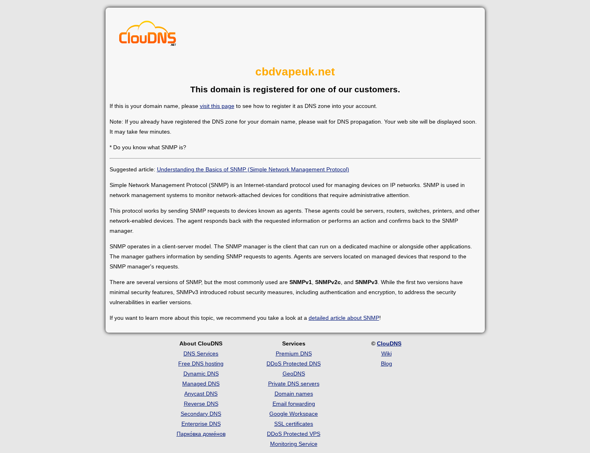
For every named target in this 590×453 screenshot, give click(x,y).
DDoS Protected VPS (293, 434)
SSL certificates (293, 423)
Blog (386, 363)
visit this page (217, 106)
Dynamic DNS (201, 373)
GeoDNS (294, 373)
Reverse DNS (201, 403)
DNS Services (200, 353)
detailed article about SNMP (344, 318)
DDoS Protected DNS (294, 363)
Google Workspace (293, 413)
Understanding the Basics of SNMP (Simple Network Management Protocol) (253, 169)
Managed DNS (201, 383)
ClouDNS (389, 343)
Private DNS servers (293, 383)
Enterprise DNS (201, 423)
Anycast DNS (201, 393)
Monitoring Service (293, 444)
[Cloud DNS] (148, 35)
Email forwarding (294, 403)
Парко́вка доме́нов (201, 434)
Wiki (386, 353)
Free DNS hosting (201, 363)
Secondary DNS (201, 413)
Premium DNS (294, 353)
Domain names (294, 393)
